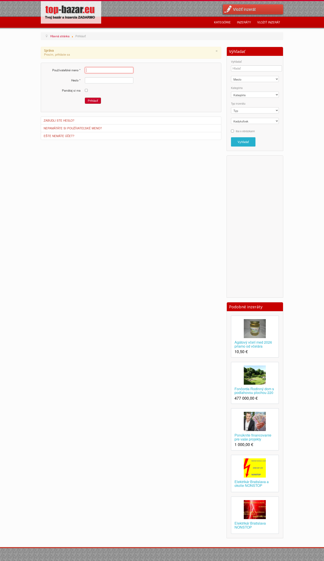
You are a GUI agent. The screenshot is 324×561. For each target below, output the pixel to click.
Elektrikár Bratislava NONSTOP (250, 525)
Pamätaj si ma (71, 90)
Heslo (75, 80)
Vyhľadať (236, 61)
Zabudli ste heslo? (59, 120)
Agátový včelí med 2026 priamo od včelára (253, 344)
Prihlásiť (93, 100)
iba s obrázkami (245, 131)
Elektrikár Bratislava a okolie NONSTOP (252, 483)
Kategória (237, 88)
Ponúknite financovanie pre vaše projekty (253, 437)
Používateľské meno (66, 70)
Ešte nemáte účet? (59, 136)
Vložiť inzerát (244, 9)
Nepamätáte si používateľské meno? (73, 128)
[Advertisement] (254, 226)
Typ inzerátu (238, 103)
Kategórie (222, 22)
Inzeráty (244, 22)
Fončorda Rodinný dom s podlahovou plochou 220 (254, 390)
